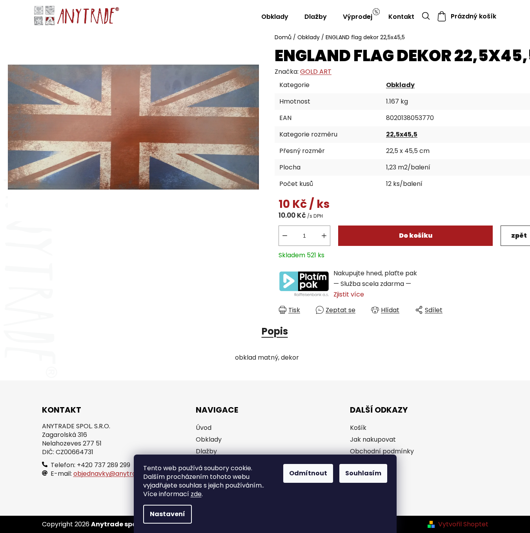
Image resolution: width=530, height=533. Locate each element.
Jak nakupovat (373, 439)
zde (196, 493)
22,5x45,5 (401, 134)
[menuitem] (274, 16)
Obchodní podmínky (382, 451)
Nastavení (167, 513)
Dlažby (206, 451)
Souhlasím (363, 473)
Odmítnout (308, 473)
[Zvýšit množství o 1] (324, 236)
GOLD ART (315, 71)
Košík (358, 428)
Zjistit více (348, 294)
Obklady (400, 84)
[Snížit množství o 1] (285, 236)
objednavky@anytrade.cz (112, 473)
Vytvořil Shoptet (463, 524)
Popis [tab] (275, 331)
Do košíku (415, 235)
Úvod (203, 428)
